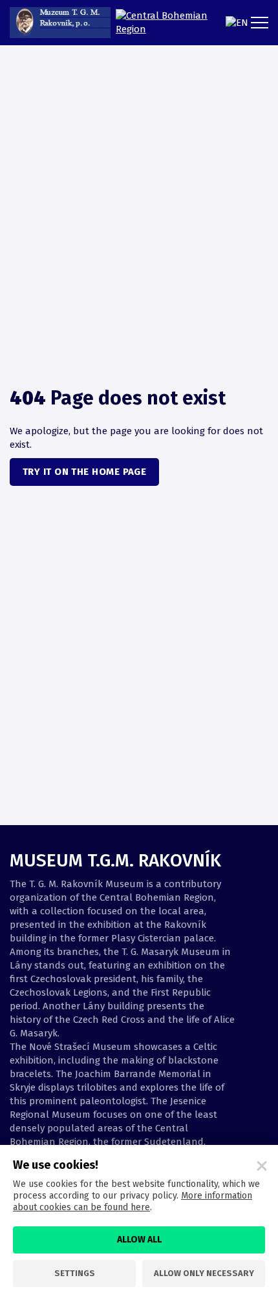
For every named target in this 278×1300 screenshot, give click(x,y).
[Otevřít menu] (261, 22)
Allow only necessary (204, 1273)
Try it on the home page (84, 471)
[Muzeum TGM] (60, 22)
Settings (74, 1273)
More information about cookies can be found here (132, 1201)
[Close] (262, 1166)
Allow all (139, 1239)
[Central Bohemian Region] (164, 22)
